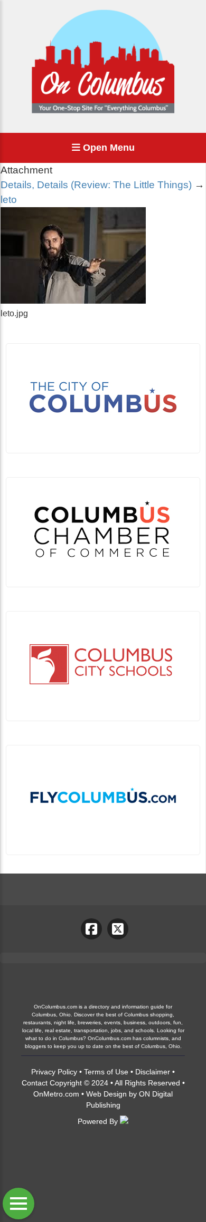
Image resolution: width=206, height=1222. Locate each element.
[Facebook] (91, 928)
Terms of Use (106, 1072)
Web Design (106, 1094)
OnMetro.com (56, 1094)
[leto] (73, 300)
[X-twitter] (117, 928)
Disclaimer (152, 1072)
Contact (35, 1083)
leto (9, 199)
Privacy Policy (54, 1072)
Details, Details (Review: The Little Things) (96, 184)
